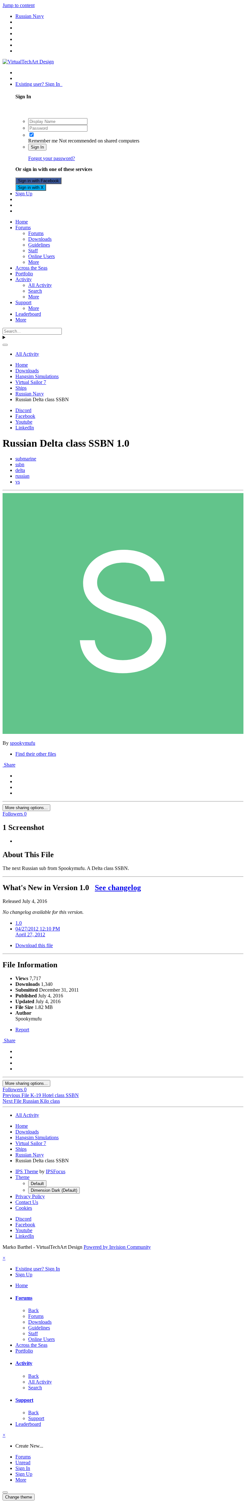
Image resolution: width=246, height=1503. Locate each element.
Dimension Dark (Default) (54, 1190)
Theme (22, 1177)
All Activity (40, 285)
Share (9, 765)
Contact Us (26, 1202)
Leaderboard (28, 314)
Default (37, 1183)
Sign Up (23, 193)
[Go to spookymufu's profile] (123, 732)
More (33, 262)
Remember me (43, 140)
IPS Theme (26, 1171)
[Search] (5, 345)
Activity (23, 279)
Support (23, 302)
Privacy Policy (30, 1196)
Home (21, 221)
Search (35, 291)
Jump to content (19, 5)
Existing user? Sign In (38, 84)
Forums (23, 227)
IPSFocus (55, 1171)
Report (22, 1029)
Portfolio (24, 273)
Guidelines (39, 245)
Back (33, 1310)
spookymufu (22, 743)
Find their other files (35, 754)
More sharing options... (26, 807)
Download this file (34, 945)
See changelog (118, 887)
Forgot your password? (51, 158)
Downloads (40, 239)
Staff (33, 250)
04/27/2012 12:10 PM (37, 931)
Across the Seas (31, 268)
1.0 (18, 923)
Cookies (23, 1208)
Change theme (18, 1497)
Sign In (37, 147)
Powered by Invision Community (117, 1247)
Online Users (41, 256)
